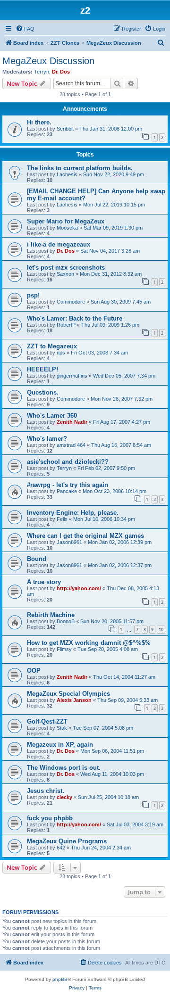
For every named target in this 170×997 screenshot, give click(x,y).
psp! (33, 295)
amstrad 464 (71, 445)
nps (61, 352)
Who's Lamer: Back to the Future (74, 318)
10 (161, 629)
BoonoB (66, 621)
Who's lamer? (47, 438)
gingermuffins (72, 376)
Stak (62, 728)
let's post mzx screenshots (66, 267)
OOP (34, 670)
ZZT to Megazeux (52, 346)
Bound (36, 558)
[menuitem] (25, 28)
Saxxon (65, 274)
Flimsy (64, 649)
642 (61, 847)
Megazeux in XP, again (60, 744)
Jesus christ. (45, 790)
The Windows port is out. (64, 767)
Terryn (41, 71)
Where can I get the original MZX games (85, 535)
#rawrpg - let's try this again (67, 484)
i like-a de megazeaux (58, 244)
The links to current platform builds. (80, 168)
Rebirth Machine (51, 614)
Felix (62, 519)
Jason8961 (69, 542)
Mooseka (67, 228)
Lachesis (67, 174)
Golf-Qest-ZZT (47, 721)
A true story (44, 581)
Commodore (71, 302)
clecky (64, 797)
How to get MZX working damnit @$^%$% (89, 642)
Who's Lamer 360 (52, 415)
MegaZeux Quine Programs (67, 841)
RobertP (66, 325)
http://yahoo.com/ (79, 588)
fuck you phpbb (50, 818)
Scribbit (65, 129)
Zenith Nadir (72, 422)
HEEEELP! (42, 369)
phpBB (60, 979)
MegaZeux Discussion (48, 61)
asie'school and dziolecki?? (68, 461)
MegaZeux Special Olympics (68, 693)
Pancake (67, 491)
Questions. (43, 392)
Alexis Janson (74, 700)
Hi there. (39, 122)
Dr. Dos (61, 71)
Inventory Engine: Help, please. (73, 512)
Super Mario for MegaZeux (65, 221)
